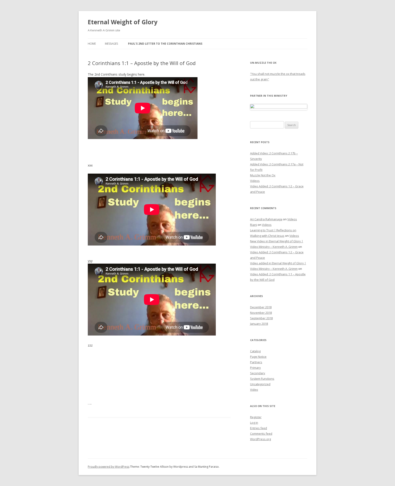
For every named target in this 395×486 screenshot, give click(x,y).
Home (92, 44)
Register (256, 417)
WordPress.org (260, 439)
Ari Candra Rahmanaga (266, 219)
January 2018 (259, 324)
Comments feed (261, 433)
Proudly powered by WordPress (108, 467)
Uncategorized (260, 384)
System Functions (262, 379)
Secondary (257, 373)
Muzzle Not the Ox (262, 175)
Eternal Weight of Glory (122, 22)
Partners (256, 362)
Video (254, 390)
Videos (255, 181)
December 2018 (261, 307)
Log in (254, 422)
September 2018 (261, 318)
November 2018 (261, 313)
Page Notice (258, 357)
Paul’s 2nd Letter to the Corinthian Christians (165, 44)
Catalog (255, 351)
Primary (255, 368)
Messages (111, 44)
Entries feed (258, 428)
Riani (253, 225)
